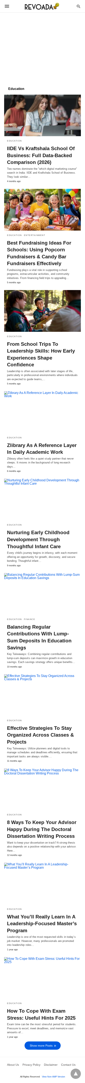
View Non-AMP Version (53, 1076)
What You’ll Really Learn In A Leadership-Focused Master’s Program (42, 923)
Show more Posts (41, 1045)
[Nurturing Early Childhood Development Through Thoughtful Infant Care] (42, 499)
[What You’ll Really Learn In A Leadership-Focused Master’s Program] (42, 883)
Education (14, 141)
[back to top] (76, 1074)
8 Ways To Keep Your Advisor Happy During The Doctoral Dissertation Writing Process (41, 829)
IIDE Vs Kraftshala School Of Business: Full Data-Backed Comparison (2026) (41, 155)
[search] (78, 6)
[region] (42, 47)
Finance (29, 619)
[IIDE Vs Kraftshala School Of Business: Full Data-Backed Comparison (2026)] (42, 115)
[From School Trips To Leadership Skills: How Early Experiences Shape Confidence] (42, 311)
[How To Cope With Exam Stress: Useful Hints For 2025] (42, 978)
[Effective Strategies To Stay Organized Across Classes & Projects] (42, 695)
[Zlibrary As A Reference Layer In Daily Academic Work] (42, 412)
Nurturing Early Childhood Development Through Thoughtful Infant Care (38, 539)
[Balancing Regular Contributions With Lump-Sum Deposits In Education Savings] (42, 594)
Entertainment (34, 235)
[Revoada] (42, 6)
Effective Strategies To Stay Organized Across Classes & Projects (40, 735)
